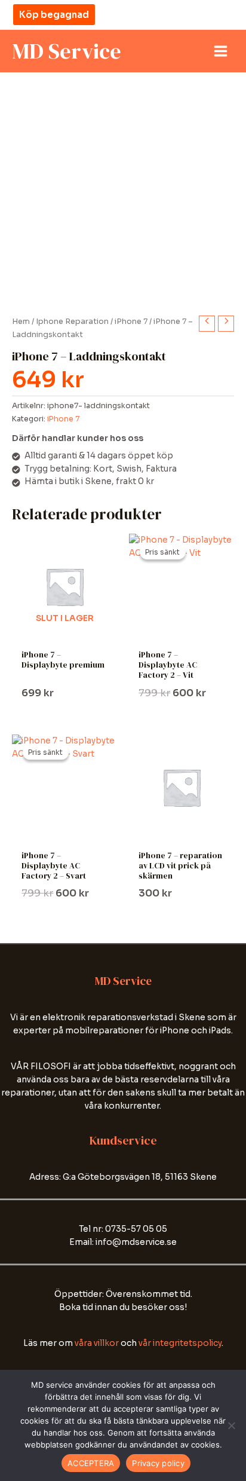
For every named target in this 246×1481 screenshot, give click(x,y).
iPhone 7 (131, 321)
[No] (231, 1425)
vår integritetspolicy (180, 1343)
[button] (54, 14)
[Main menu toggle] (221, 51)
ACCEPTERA (90, 1463)
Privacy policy (158, 1463)
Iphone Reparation (72, 321)
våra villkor (97, 1343)
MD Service (66, 51)
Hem (21, 321)
